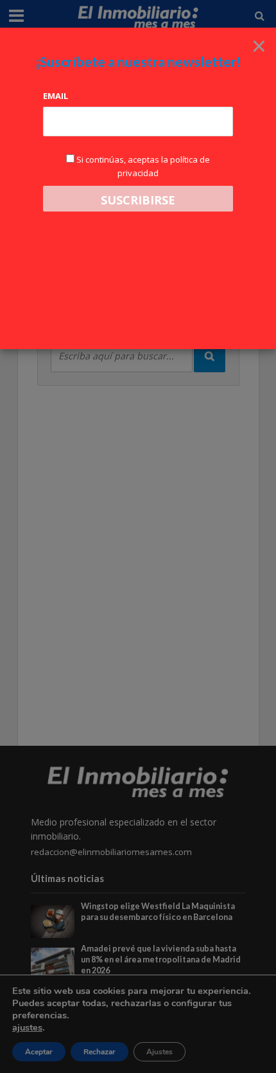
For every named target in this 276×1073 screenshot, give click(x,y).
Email (55, 96)
